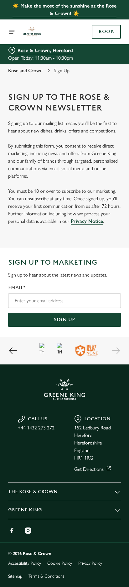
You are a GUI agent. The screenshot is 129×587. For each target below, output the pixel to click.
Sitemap (15, 576)
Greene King (25, 510)
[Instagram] (28, 530)
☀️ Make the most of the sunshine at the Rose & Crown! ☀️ (64, 9)
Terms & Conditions (46, 576)
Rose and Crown (25, 70)
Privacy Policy (90, 563)
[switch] (113, 302)
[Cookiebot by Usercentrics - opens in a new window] (94, 174)
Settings (100, 366)
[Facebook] (12, 530)
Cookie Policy (59, 563)
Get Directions (89, 469)
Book (106, 32)
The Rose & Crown (33, 491)
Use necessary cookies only (64, 407)
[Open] (12, 31)
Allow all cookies (64, 386)
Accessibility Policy (24, 563)
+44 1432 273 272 (36, 428)
